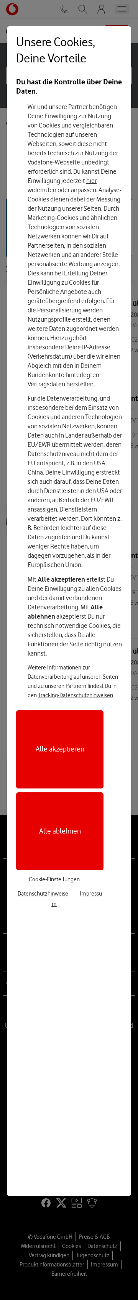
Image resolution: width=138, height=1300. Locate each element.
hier (91, 181)
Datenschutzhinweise (43, 893)
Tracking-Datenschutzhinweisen (75, 695)
